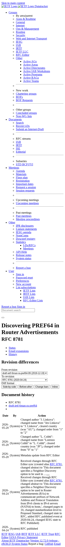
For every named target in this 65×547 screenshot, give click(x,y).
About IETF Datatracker (15, 540)
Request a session (26, 187)
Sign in (20, 274)
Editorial (21, 151)
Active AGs (30, 61)
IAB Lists (28, 297)
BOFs (19, 96)
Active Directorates (34, 67)
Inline (55, 386)
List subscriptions (26, 287)
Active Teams (31, 81)
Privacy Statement (27, 537)
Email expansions (19, 351)
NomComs (22, 235)
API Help (21, 251)
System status (23, 258)
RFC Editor (22, 54)
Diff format (7, 383)
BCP (25, 164)
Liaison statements (26, 229)
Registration (23, 180)
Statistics (21, 242)
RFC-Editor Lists (33, 300)
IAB (18, 45)
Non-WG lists (24, 116)
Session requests (25, 190)
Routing (20, 32)
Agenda (20, 170)
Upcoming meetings (27, 203)
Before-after (26, 386)
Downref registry (25, 238)
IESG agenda (23, 232)
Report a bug (23, 267)
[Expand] (48, 475)
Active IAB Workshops (36, 71)
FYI (30, 164)
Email (57, 543)
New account (23, 284)
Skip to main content (13, 3)
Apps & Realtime (26, 18)
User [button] (11, 271)
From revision (9, 369)
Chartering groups (26, 93)
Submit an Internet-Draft (30, 129)
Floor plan (22, 177)
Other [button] (12, 222)
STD (19, 164)
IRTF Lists (29, 293)
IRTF (19, 48)
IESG (19, 41)
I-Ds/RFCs (29, 245)
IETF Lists (29, 290)
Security (20, 35)
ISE (18, 148)
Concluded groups (26, 112)
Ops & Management (27, 28)
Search (20, 122)
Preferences (22, 280)
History (13, 354)
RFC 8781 (56, 464)
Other (19, 58)
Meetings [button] (14, 167)
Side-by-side (9, 386)
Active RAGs (31, 77)
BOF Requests (24, 100)
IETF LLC (22, 51)
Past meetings (23, 215)
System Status (20, 543)
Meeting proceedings (28, 219)
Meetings (28, 248)
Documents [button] (15, 119)
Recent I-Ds (23, 126)
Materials (21, 174)
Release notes (23, 255)
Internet (20, 25)
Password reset (24, 277)
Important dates (24, 184)
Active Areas (30, 64)
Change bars (42, 386)
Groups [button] (13, 12)
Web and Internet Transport (31, 38)
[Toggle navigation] (2, 317)
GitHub (49, 543)
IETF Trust (47, 534)
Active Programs (32, 74)
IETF (4, 534)
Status (12, 347)
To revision (7, 376)
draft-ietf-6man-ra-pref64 (23, 405)
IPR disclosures (25, 225)
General (20, 22)
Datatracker (41, 6)
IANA (12, 537)
